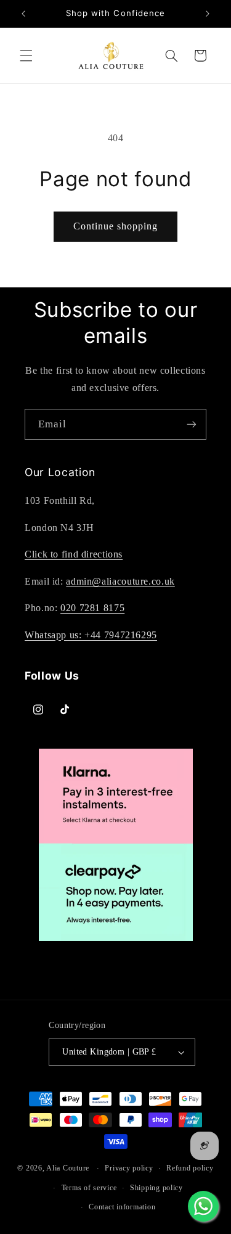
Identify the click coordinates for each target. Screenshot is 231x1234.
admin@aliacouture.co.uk (120, 581)
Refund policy (190, 1168)
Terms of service (89, 1187)
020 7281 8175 (92, 608)
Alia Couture (67, 1168)
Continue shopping (115, 226)
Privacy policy (129, 1168)
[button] (26, 55)
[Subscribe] (191, 424)
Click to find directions (74, 554)
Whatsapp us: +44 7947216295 (91, 635)
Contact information (122, 1207)
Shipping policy (156, 1187)
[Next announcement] (207, 13)
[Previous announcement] (23, 13)
